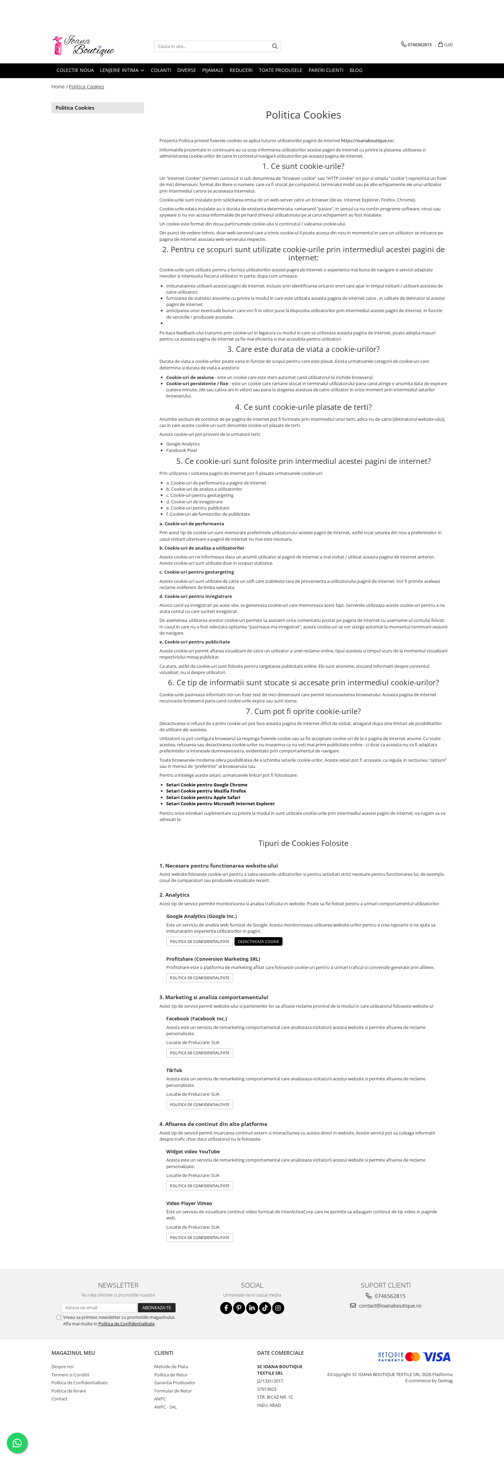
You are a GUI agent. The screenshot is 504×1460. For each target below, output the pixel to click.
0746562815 (389, 1295)
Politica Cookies (86, 86)
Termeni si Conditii (70, 1375)
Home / (59, 86)
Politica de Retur (171, 1375)
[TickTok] (265, 1308)
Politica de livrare (68, 1391)
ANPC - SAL (165, 1407)
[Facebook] (226, 1308)
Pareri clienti (326, 70)
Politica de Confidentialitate (199, 941)
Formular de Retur (173, 1391)
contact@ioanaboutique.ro (389, 1305)
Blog (356, 70)
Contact (59, 1399)
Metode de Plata (171, 1366)
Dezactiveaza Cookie (258, 941)
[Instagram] (278, 1308)
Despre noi (62, 1366)
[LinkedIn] (252, 1308)
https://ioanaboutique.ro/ (367, 140)
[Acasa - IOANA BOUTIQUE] (85, 46)
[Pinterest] (239, 1308)
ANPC (160, 1399)
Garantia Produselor (174, 1382)
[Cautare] (275, 46)
